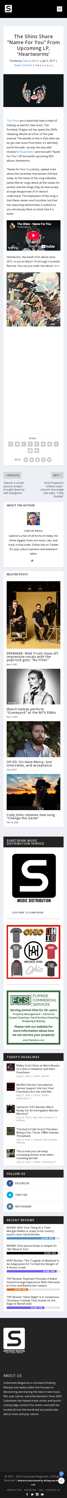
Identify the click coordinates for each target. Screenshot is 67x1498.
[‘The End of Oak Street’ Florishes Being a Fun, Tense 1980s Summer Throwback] (11, 1131)
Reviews (48, 1117)
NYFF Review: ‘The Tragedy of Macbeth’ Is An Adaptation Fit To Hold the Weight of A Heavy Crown (33, 1264)
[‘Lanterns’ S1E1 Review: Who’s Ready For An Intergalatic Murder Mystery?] (11, 1109)
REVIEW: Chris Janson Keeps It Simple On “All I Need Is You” (32, 1247)
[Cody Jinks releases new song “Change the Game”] (33, 792)
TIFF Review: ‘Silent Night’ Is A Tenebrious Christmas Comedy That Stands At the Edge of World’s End (33, 1300)
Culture (36, 1076)
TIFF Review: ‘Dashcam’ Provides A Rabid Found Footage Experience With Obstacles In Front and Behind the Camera (33, 1282)
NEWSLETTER (14, 1489)
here (56, 266)
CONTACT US (53, 1489)
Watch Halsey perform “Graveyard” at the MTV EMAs (31, 711)
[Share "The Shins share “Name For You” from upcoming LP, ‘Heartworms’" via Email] (30, 450)
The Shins (13, 120)
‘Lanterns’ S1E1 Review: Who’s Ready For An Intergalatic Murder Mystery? (37, 1110)
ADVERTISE (30, 1489)
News (17, 65)
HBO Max (38, 1117)
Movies (45, 1076)
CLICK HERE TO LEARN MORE (28, 912)
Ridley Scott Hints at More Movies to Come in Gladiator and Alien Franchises (38, 1069)
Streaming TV (23, 1098)
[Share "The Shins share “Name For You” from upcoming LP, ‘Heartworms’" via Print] (37, 450)
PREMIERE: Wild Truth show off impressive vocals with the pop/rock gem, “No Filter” (32, 656)
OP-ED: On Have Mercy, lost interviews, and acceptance (29, 763)
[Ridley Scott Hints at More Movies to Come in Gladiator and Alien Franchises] (11, 1067)
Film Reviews (50, 1139)
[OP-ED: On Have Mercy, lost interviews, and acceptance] (33, 739)
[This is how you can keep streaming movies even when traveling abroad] (11, 1153)
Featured (37, 1139)
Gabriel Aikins (30, 61)
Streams (27, 65)
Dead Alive (26, 152)
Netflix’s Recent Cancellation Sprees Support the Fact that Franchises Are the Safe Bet (35, 1088)
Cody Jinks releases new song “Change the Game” (31, 816)
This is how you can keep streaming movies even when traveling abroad (35, 1154)
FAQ (41, 1489)
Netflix (45, 1095)
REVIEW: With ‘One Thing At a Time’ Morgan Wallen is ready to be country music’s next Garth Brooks (30, 1231)
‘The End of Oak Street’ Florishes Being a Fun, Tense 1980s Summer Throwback (37, 1132)
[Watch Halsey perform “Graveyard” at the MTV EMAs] (33, 687)
